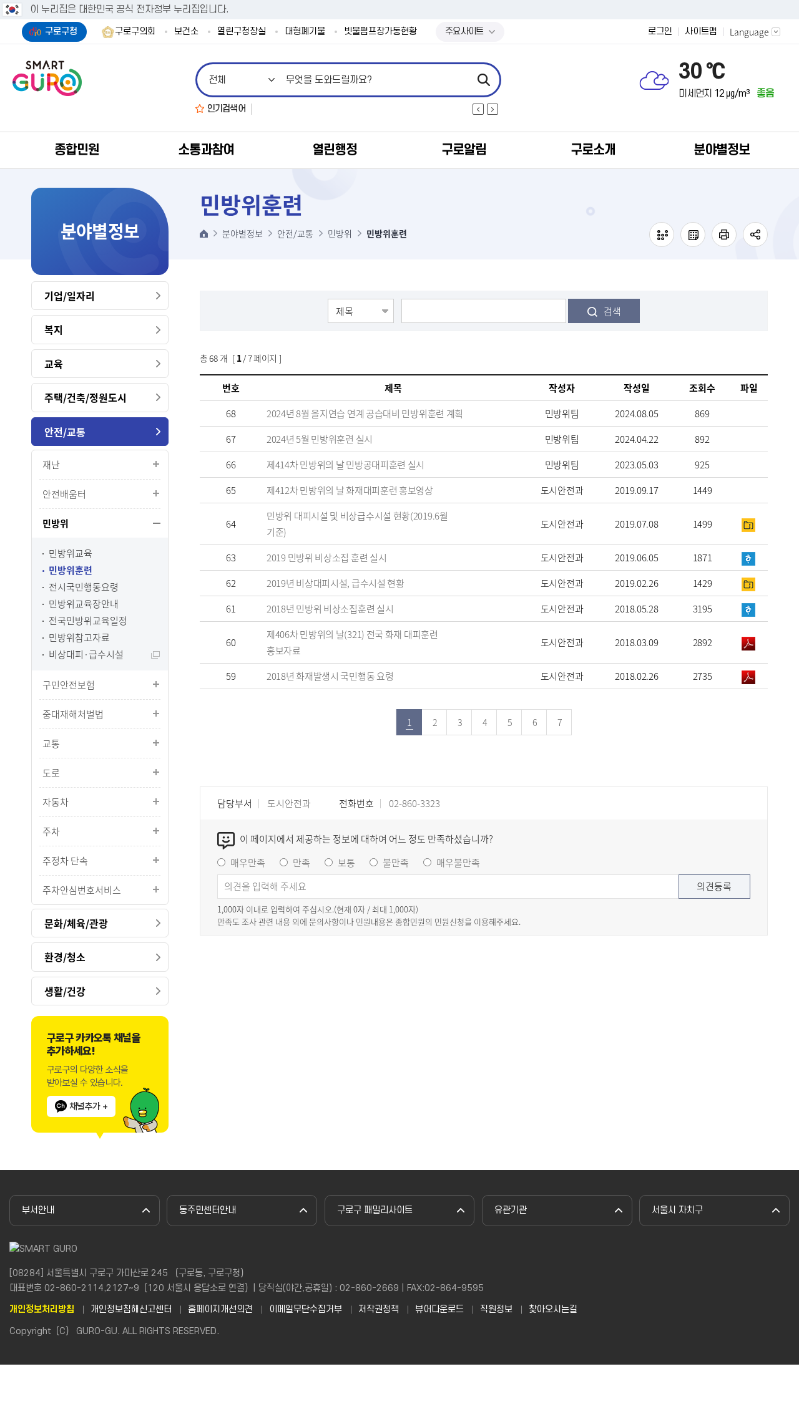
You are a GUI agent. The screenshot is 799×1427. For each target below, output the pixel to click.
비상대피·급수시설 (86, 654)
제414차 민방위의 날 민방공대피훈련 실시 (345, 465)
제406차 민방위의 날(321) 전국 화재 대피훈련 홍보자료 (352, 642)
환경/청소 (65, 956)
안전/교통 (65, 431)
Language (749, 32)
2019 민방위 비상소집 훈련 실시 (326, 557)
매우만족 (247, 862)
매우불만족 (458, 862)
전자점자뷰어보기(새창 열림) (661, 234)
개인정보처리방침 (41, 1310)
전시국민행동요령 (84, 587)
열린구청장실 (241, 32)
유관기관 (510, 1210)
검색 (612, 311)
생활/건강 (65, 991)
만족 (301, 862)
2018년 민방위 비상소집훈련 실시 (330, 609)
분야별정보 (722, 150)
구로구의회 (135, 32)
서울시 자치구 (677, 1210)
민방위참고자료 (79, 637)
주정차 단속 (65, 861)
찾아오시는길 (553, 1310)
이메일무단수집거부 (305, 1310)
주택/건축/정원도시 (85, 397)
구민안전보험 (68, 685)
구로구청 (61, 31)
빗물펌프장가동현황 (380, 32)
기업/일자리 (69, 295)
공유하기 (755, 234)
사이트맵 (701, 32)
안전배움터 (64, 494)
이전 (478, 109)
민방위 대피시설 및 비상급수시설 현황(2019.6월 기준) (357, 524)
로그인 (660, 32)
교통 (51, 743)
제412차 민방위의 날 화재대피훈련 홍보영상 (350, 490)
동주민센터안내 (207, 1210)
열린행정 (334, 150)
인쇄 (724, 234)
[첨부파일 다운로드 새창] (749, 490)
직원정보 (496, 1310)
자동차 (55, 802)
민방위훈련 (70, 570)
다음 (492, 109)
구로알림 (463, 150)
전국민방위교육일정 (88, 620)
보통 (346, 862)
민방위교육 (70, 553)
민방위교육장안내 (84, 604)
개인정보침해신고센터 (131, 1310)
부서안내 (38, 1210)
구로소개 (593, 150)
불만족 (396, 862)
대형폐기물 (305, 32)
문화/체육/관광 (76, 923)
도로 (51, 773)
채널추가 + (88, 1106)
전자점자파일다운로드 (692, 234)
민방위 (55, 523)
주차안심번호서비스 (81, 890)
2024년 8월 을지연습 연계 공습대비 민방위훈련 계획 (365, 413)
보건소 (186, 32)
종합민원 (76, 150)
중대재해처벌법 (73, 714)
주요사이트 (464, 31)
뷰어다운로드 (439, 1310)
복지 (53, 329)
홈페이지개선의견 (220, 1310)
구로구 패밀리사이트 (375, 1210)
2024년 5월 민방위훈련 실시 (320, 439)
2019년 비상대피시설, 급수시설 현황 (335, 583)
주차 (51, 831)
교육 (53, 363)
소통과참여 (206, 150)
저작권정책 (378, 1310)
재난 (51, 465)
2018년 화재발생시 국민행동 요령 (330, 676)
